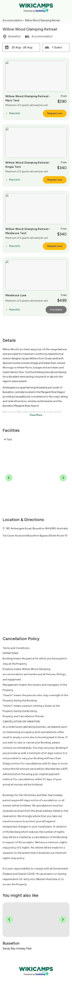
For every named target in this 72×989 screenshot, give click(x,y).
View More (36, 415)
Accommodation (12, 20)
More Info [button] (14, 113)
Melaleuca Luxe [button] (16, 295)
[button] (21, 47)
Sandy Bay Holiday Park (17, 948)
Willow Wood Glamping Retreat (42, 20)
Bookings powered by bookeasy (36, 978)
